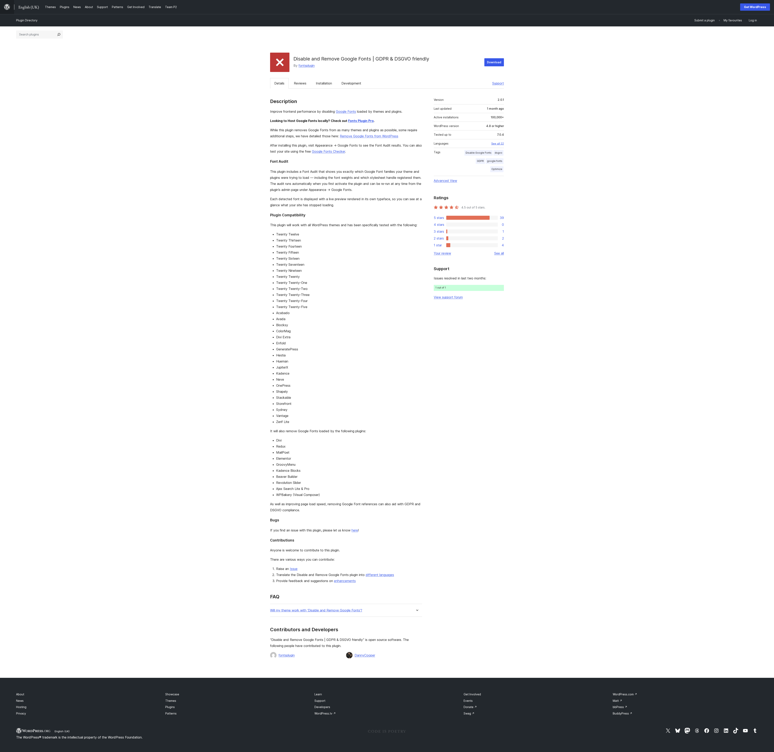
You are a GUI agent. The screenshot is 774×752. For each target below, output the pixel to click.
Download (494, 62)
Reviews (300, 83)
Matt (617, 700)
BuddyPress (622, 713)
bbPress (620, 707)
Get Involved (472, 694)
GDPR (480, 160)
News (20, 700)
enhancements (345, 581)
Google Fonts (346, 111)
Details (279, 83)
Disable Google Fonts (478, 152)
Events (468, 700)
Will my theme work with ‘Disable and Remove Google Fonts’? (316, 610)
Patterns (171, 713)
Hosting (21, 707)
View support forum (448, 297)
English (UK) (62, 731)
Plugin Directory (26, 20)
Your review (442, 253)
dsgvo (498, 152)
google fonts (494, 160)
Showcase (172, 694)
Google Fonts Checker (328, 151)
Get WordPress (755, 7)
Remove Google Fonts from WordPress (369, 136)
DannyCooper (365, 655)
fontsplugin (307, 66)
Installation (324, 83)
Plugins (170, 707)
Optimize (496, 169)
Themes (170, 700)
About (20, 694)
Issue (294, 569)
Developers (322, 707)
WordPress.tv (325, 713)
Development (351, 83)
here (355, 530)
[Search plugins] (59, 34)
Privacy (21, 713)
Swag (469, 713)
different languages (380, 575)
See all (499, 253)
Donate (470, 707)
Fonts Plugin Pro (361, 121)
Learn (318, 694)
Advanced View (445, 181)
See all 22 (497, 143)
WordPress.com (625, 694)
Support (498, 83)
